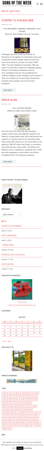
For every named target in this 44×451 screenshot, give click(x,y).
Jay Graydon (21, 412)
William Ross (7, 429)
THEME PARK (8, 245)
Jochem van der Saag (19, 416)
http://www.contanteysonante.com (22, 305)
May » (10, 341)
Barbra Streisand (8, 406)
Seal (15, 425)
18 (39, 330)
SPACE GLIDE (9, 99)
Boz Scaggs (32, 406)
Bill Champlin (21, 406)
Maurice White (7, 422)
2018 (22, 399)
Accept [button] (20, 448)
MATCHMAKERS (9, 235)
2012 (22, 396)
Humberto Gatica (8, 412)
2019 (29, 399)
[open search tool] (37, 4)
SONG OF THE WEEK (16, 2)
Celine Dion (6, 409)
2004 (11, 393)
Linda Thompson (32, 419)
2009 (4, 396)
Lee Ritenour (19, 419)
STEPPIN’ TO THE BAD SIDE (17, 20)
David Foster (17, 409)
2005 (17, 393)
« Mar (4, 341)
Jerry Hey (6, 416)
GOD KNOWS (8, 264)
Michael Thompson (33, 422)
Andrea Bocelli (26, 403)
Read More (28, 448)
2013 (29, 396)
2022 (10, 403)
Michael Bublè (19, 422)
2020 (35, 399)
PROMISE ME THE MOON (13, 254)
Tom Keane (36, 425)
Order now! (22, 302)
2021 (4, 403)
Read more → (8, 90)
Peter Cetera (7, 425)
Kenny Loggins (8, 419)
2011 (16, 396)
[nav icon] (41, 4)
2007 (30, 393)
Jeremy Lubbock (34, 412)
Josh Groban (34, 416)
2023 (16, 403)
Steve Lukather (25, 425)
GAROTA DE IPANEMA (12, 226)
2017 (16, 399)
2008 (36, 393)
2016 (10, 399)
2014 (35, 396)
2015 (4, 399)
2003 (4, 393)
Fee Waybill (28, 409)
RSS (5, 221)
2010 (10, 396)
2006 (23, 393)
